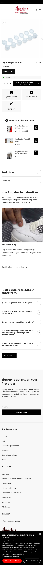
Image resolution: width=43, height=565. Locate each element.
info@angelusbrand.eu (11, 521)
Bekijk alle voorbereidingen (14, 267)
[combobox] (40, 534)
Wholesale (6, 507)
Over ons (5, 474)
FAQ (3, 441)
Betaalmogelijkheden (10, 446)
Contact (5, 436)
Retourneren (7, 483)
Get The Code (21, 412)
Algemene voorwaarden (12, 493)
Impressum (6, 497)
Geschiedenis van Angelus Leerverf (16, 479)
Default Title (8, 72)
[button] (2, 9)
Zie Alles (8, 356)
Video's (4, 460)
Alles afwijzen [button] (32, 561)
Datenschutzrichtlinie (17, 554)
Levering (5, 450)
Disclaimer (6, 502)
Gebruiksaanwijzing (9, 455)
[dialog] (21, 548)
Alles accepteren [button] (12, 561)
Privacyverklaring (9, 488)
